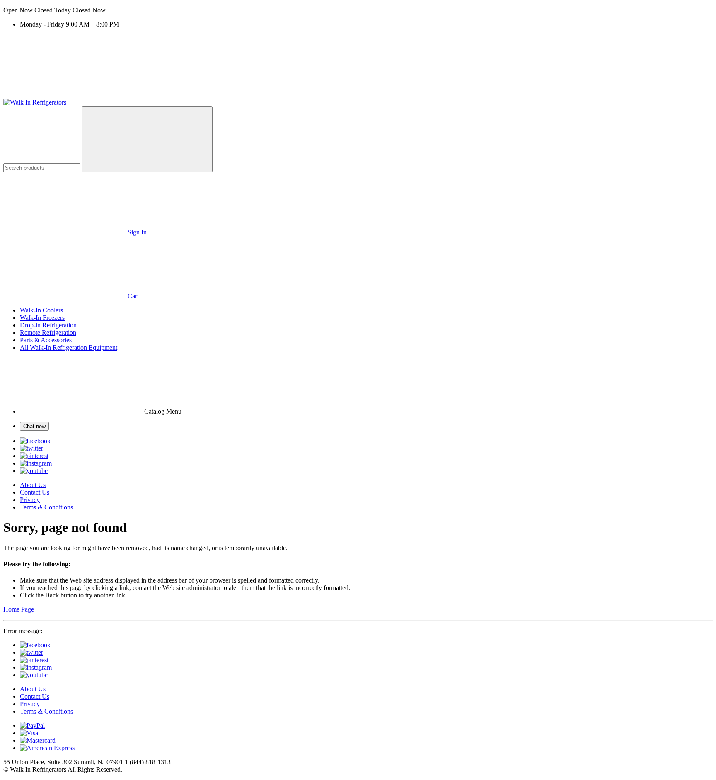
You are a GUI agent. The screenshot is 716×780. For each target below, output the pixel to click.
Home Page (18, 609)
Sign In (137, 232)
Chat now (34, 426)
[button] (358, 10)
